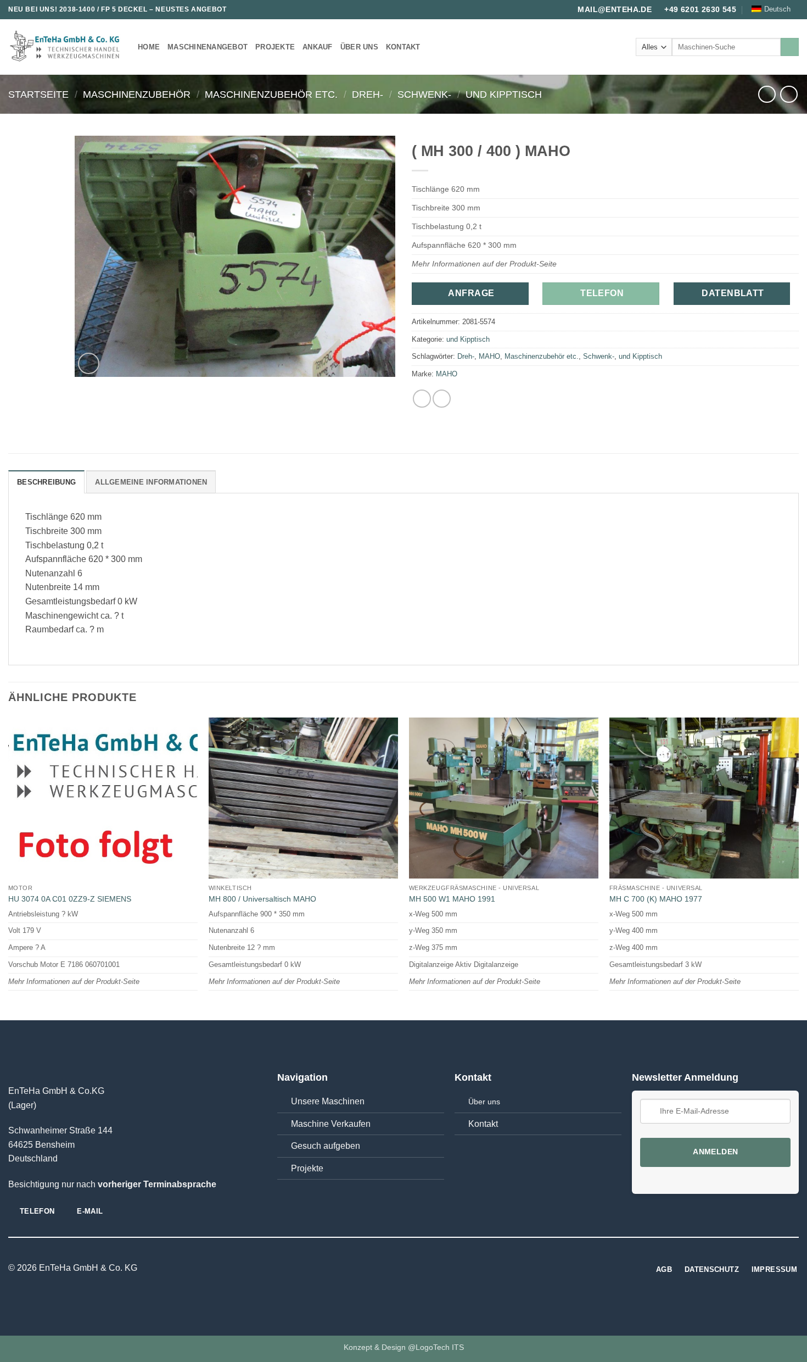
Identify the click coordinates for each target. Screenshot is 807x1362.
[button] (88, 363)
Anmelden (715, 1152)
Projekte (275, 47)
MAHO (489, 356)
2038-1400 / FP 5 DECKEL (103, 9)
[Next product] (766, 94)
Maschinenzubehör (136, 94)
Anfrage (471, 293)
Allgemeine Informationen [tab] (151, 482)
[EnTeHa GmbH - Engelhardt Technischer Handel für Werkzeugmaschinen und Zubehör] (64, 47)
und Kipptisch (504, 94)
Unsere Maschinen (328, 1101)
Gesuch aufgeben (325, 1145)
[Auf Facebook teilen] (422, 399)
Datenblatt (733, 293)
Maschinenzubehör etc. (271, 94)
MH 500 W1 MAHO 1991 (452, 898)
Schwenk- (424, 94)
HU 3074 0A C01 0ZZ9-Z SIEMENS (69, 898)
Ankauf (317, 47)
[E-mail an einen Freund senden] (442, 399)
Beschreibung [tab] (46, 482)
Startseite (38, 94)
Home (149, 47)
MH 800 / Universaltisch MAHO (262, 898)
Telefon (602, 293)
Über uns (359, 47)
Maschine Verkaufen (331, 1123)
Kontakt (403, 47)
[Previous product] (788, 94)
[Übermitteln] (790, 47)
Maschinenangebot (207, 47)
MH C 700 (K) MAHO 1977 (655, 898)
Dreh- (367, 94)
